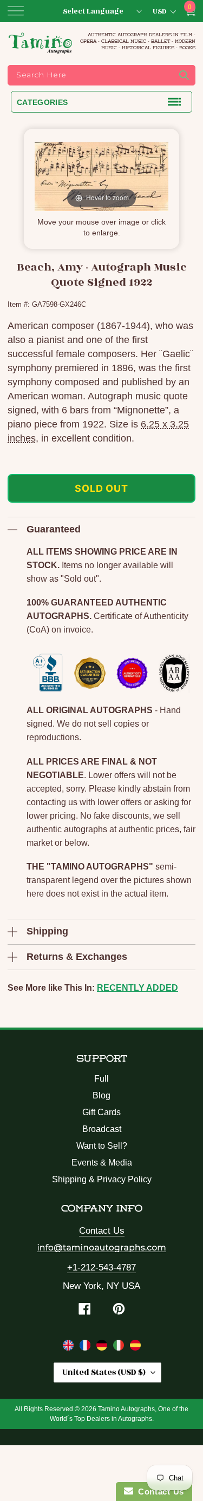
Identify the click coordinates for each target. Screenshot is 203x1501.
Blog (101, 1095)
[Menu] (16, 11)
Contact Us (102, 1231)
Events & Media (101, 1162)
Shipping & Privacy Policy (102, 1179)
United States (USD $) (104, 1372)
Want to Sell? (101, 1145)
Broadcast (101, 1129)
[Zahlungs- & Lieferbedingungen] (103, 1347)
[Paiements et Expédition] (86, 1347)
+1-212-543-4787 (101, 1267)
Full (101, 1078)
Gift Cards (101, 1112)
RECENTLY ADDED (137, 987)
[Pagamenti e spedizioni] (120, 1347)
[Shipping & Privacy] (69, 1347)
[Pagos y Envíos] (135, 1347)
